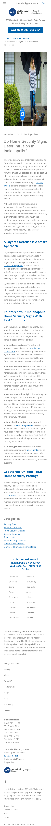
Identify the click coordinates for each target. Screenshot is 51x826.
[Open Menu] (4, 3)
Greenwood (13, 597)
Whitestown (31, 602)
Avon (28, 592)
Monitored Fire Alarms (14, 543)
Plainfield (30, 612)
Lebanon (30, 597)
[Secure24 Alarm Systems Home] (25, 12)
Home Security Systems (14, 530)
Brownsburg (31, 582)
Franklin (29, 617)
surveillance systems (13, 265)
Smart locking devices (23, 425)
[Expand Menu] (26, 17)
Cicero (11, 602)
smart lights (32, 450)
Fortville (12, 612)
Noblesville (30, 587)
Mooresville (13, 576)
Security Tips (10, 524)
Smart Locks (9, 537)
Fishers (11, 592)
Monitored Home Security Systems (20, 547)
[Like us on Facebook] (5, 782)
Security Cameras (12, 534)
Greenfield (13, 582)
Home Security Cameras (15, 540)
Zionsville (12, 607)
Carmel (11, 587)
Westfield (30, 576)
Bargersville (31, 607)
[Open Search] (43, 3)
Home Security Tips (13, 527)
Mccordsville (14, 617)
